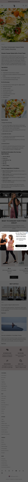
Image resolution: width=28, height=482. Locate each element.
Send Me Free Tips (21, 245)
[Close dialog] (27, 232)
